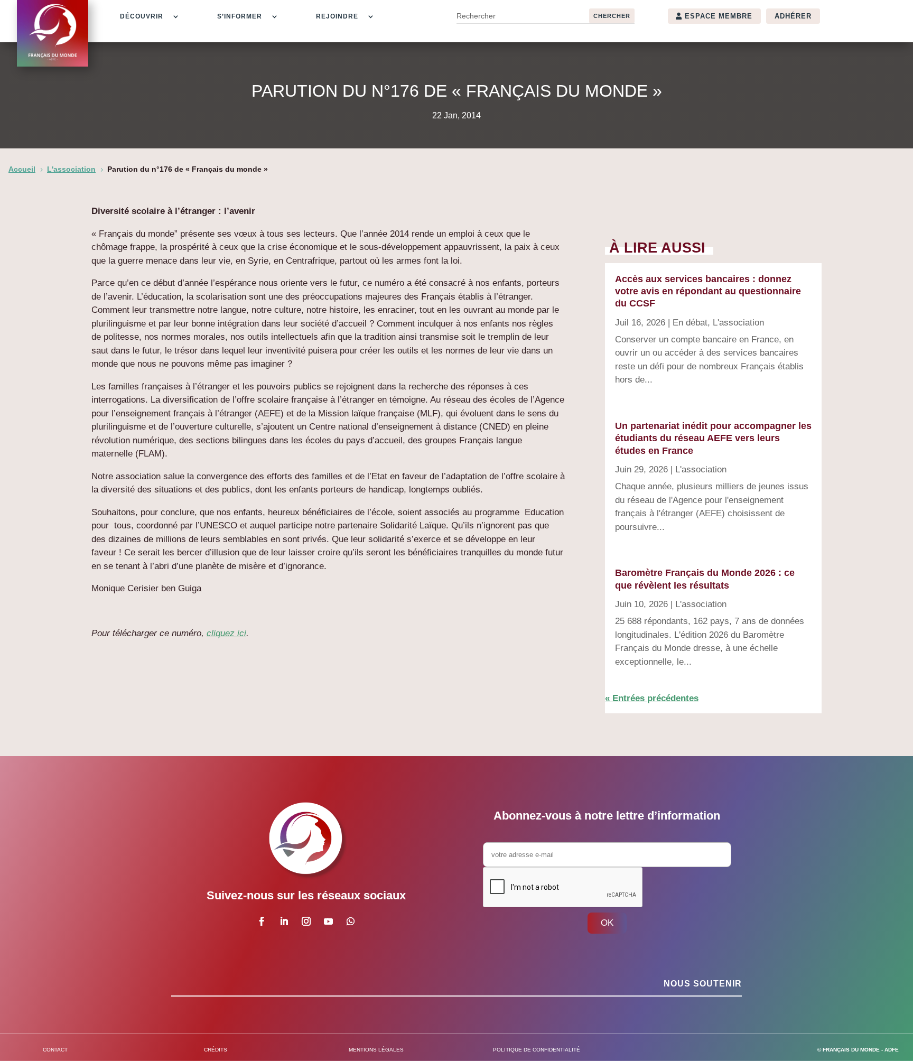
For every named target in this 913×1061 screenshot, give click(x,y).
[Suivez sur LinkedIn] (284, 921)
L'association (738, 323)
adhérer (793, 16)
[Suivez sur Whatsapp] (350, 921)
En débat (690, 323)
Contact (55, 1050)
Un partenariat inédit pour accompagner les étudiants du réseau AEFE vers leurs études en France (713, 438)
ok (607, 923)
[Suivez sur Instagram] (306, 921)
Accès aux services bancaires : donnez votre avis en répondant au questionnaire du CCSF (708, 291)
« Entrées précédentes (651, 698)
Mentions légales (376, 1050)
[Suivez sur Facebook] (262, 921)
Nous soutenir (703, 983)
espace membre (718, 16)
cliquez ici (226, 633)
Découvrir (141, 16)
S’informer (239, 16)
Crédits (215, 1050)
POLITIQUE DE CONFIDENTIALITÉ (536, 1050)
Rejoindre (337, 16)
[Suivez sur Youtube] (328, 921)
